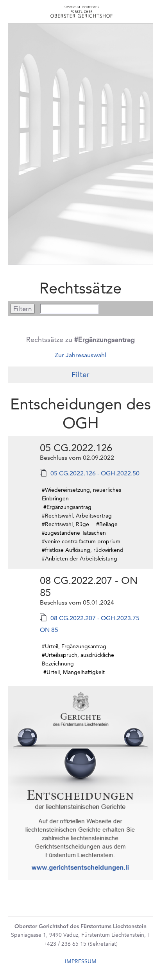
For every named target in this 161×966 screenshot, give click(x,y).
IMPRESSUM (81, 961)
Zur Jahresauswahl (80, 355)
